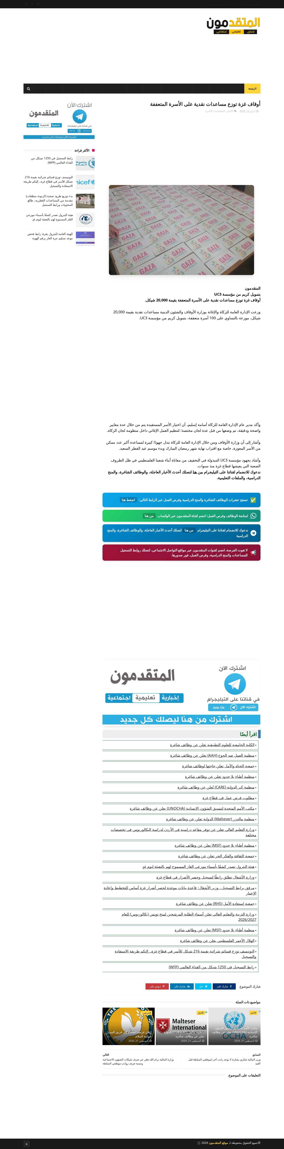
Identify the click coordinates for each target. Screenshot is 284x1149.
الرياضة (94, 89)
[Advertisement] (99, 45)
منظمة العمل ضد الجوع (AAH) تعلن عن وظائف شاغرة (212, 755)
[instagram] (38, 4)
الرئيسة (252, 88)
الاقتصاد (135, 89)
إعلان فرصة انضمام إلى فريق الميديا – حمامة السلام (128, 1034)
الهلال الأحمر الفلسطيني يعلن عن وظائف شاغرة (217, 940)
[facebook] (32, 4)
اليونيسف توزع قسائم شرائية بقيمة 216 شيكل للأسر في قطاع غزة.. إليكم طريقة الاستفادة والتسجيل (48, 181)
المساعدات (234, 89)
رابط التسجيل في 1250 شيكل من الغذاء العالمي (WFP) (211, 966)
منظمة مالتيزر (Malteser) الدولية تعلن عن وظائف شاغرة (210, 818)
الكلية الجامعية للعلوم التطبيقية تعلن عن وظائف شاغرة (212, 744)
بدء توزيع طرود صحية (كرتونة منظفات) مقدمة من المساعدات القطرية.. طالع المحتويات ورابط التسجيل (49, 200)
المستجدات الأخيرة (215, 111)
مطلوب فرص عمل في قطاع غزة (228, 797)
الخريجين (152, 89)
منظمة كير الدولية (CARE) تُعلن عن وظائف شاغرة (216, 787)
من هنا (198, 471)
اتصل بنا (207, 4)
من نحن (238, 4)
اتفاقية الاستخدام (253, 4)
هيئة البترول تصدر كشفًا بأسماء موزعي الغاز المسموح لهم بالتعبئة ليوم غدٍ (198, 866)
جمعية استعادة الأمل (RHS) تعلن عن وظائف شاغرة (215, 903)
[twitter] (26, 4)
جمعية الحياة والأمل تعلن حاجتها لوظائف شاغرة (218, 765)
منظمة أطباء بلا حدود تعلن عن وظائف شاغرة (219, 776)
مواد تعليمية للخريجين (176, 89)
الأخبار (216, 89)
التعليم (201, 89)
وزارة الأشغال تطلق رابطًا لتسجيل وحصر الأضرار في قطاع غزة (205, 877)
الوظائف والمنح (114, 89)
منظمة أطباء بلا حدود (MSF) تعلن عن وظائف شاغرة (214, 845)
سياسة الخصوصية (223, 4)
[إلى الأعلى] (26, 1144)
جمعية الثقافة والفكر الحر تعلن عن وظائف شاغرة (216, 855)
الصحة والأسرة (73, 89)
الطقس (54, 89)
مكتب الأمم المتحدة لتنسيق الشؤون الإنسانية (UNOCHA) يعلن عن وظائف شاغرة (192, 808)
